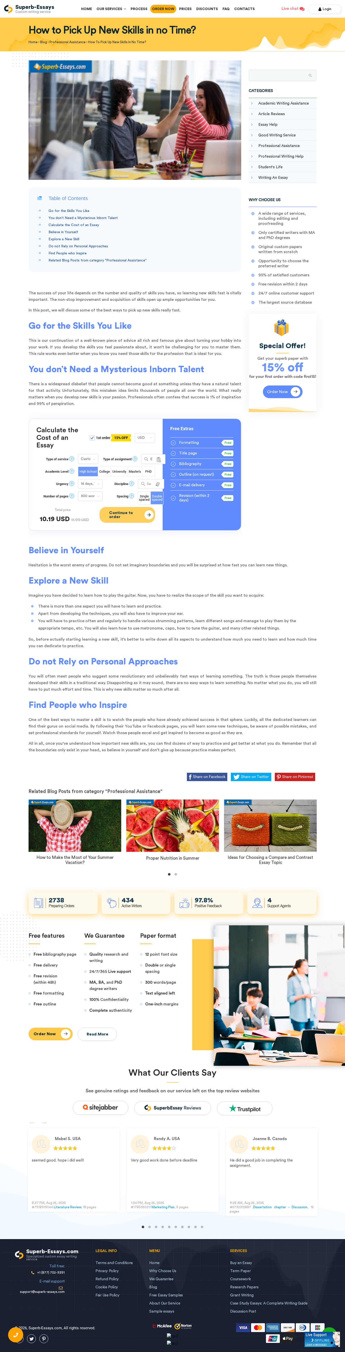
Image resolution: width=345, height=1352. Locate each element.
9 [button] (195, 1227)
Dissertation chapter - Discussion (280, 1207)
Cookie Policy (106, 1287)
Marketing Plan (163, 1207)
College (104, 471)
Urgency (62, 484)
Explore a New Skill (63, 239)
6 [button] (176, 1227)
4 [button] (162, 1227)
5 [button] (169, 1227)
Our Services (110, 9)
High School (88, 471)
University (119, 471)
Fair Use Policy (107, 1295)
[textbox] (151, 484)
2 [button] (149, 1227)
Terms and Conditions (114, 1263)
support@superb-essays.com (42, 1291)
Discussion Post (243, 1311)
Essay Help (268, 125)
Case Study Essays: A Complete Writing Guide (268, 1303)
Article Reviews (271, 114)
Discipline (121, 484)
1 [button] (143, 1227)
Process (139, 9)
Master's (135, 471)
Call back (15, 1334)
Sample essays (161, 1311)
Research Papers (244, 1287)
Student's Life (270, 167)
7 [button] (182, 1227)
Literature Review (67, 1207)
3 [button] (156, 1227)
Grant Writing (241, 1295)
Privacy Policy (107, 1271)
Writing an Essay (273, 178)
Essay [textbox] (151, 459)
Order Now (163, 9)
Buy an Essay (241, 1263)
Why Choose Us (162, 1271)
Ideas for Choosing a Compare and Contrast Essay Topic (270, 860)
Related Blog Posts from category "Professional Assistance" (97, 260)
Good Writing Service (277, 135)
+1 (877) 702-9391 (51, 1272)
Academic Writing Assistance (283, 103)
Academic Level (56, 471)
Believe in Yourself (63, 232)
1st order (111, 438)
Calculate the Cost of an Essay (73, 225)
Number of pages (55, 496)
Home (86, 9)
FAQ (226, 9)
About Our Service (164, 1303)
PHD (148, 471)
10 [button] (202, 1227)
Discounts (207, 9)
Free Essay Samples (166, 1295)
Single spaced (144, 497)
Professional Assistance (279, 146)
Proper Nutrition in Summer (172, 858)
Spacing (122, 496)
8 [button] (189, 1227)
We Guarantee (161, 1279)
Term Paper (240, 1271)
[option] (73, 1170)
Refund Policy (107, 1279)
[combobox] (153, 459)
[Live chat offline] (322, 1339)
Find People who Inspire (67, 253)
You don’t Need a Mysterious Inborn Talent (83, 218)
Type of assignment (117, 459)
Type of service (57, 459)
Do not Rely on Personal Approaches (78, 246)
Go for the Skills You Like (68, 211)
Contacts (244, 9)
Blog (153, 1287)
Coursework (240, 1279)
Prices (185, 9)
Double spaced (157, 497)
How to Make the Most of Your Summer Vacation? (75, 860)
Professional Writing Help (281, 156)
